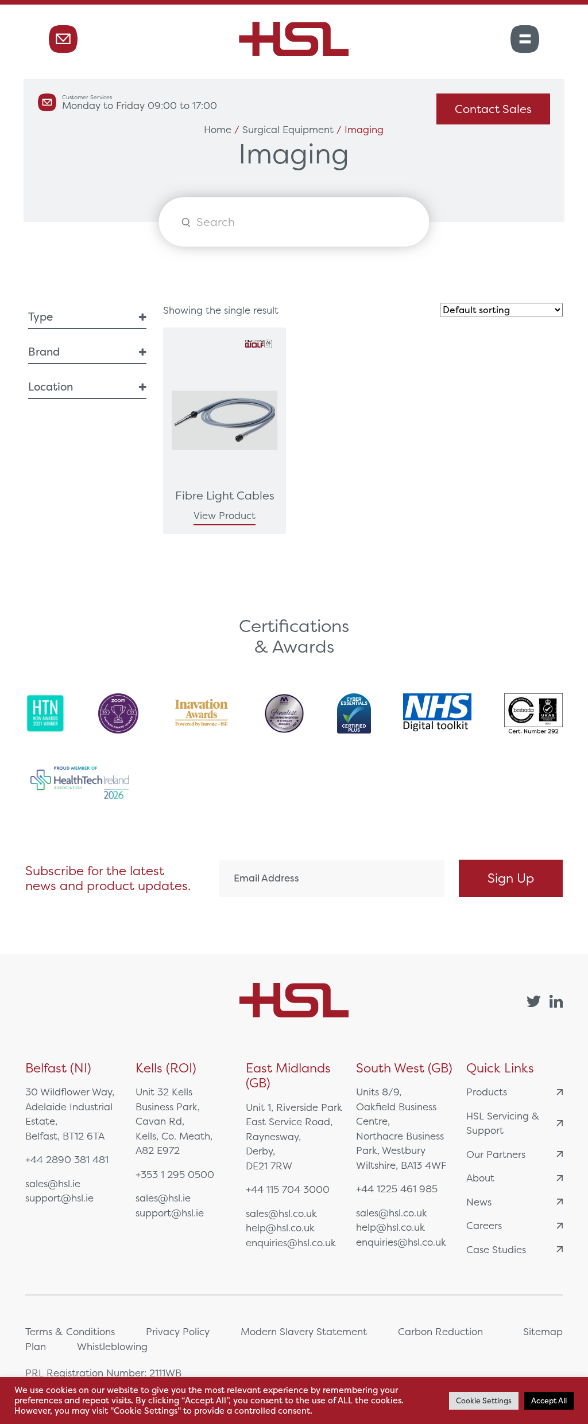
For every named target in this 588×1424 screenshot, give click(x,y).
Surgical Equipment (288, 129)
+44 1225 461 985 (397, 1189)
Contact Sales (493, 109)
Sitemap (543, 1331)
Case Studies (496, 1249)
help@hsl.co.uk (280, 1228)
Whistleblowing (112, 1346)
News (479, 1202)
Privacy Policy (178, 1331)
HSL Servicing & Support (503, 1123)
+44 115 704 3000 (288, 1189)
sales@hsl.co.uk (281, 1213)
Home (217, 129)
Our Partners (495, 1154)
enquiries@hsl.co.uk (291, 1242)
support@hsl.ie (59, 1198)
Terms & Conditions (70, 1331)
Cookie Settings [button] (484, 1401)
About (480, 1178)
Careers (484, 1225)
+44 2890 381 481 (67, 1159)
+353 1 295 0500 (175, 1174)
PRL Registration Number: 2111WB (103, 1373)
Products (486, 1092)
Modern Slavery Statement (304, 1331)
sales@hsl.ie (52, 1183)
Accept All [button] (549, 1401)
